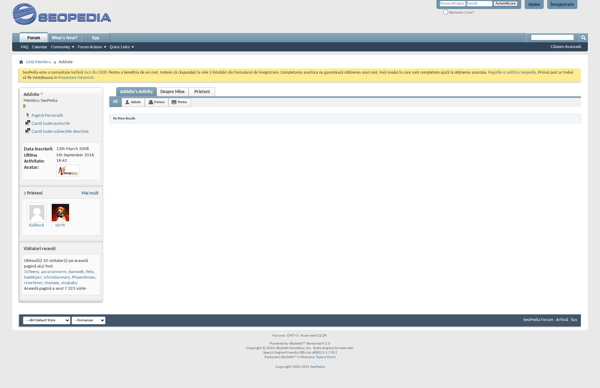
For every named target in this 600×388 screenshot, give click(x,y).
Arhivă (562, 319)
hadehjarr (33, 277)
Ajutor (534, 4)
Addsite (136, 102)
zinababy (69, 283)
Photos (182, 102)
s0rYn (60, 225)
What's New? (64, 37)
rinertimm (33, 283)
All (115, 102)
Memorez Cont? (461, 12)
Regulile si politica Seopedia (512, 73)
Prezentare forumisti (75, 78)
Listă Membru (38, 62)
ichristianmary (57, 277)
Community (60, 47)
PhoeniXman (83, 277)
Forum (33, 37)
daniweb (76, 272)
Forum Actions (90, 47)
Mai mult (90, 193)
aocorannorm (53, 272)
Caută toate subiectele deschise (60, 131)
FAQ (24, 47)
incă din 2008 (95, 73)
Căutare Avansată (566, 46)
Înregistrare (562, 4)
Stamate (51, 283)
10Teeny (31, 272)
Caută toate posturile (50, 123)
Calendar (39, 47)
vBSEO (317, 353)
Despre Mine (172, 92)
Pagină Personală (47, 115)
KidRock (36, 225)
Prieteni (202, 92)
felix (90, 272)
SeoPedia (317, 367)
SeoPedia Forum (538, 319)
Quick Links (120, 47)
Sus (574, 319)
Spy (95, 37)
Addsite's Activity (136, 92)
